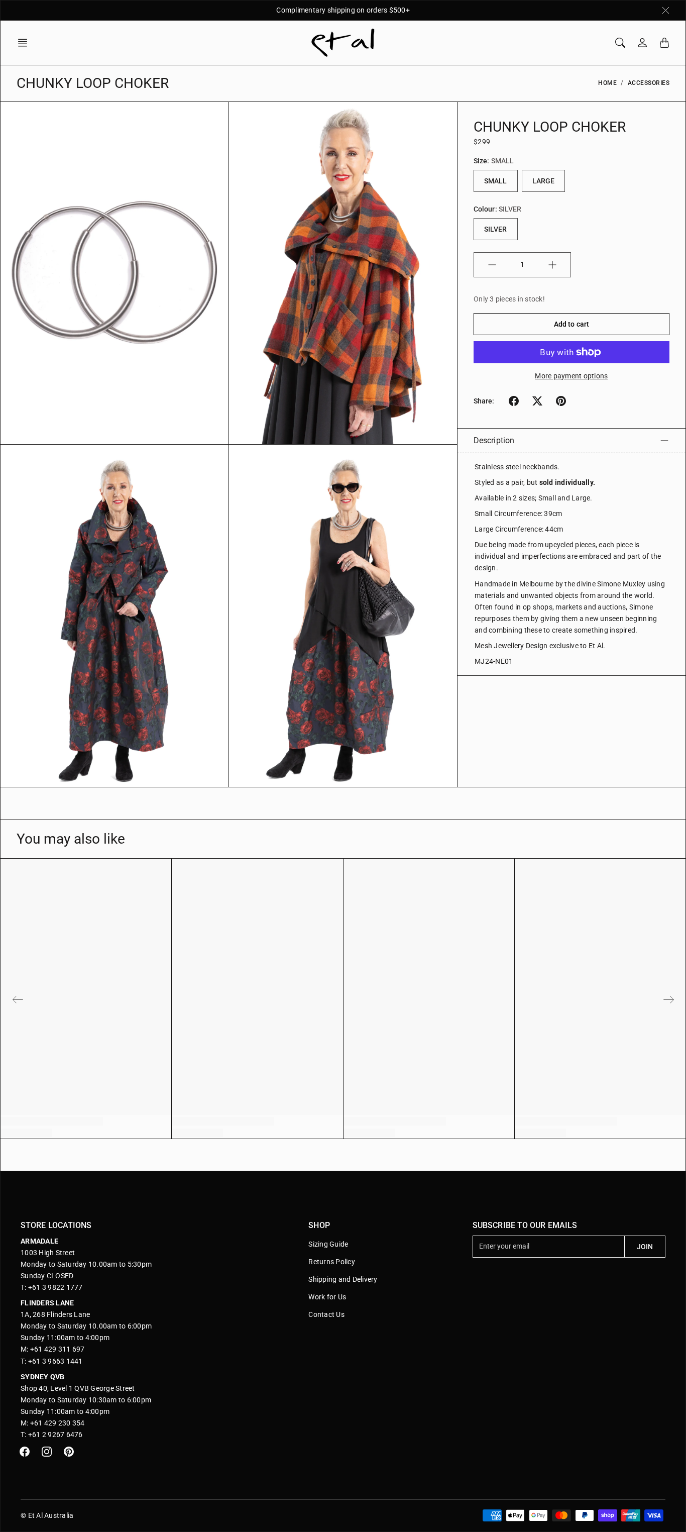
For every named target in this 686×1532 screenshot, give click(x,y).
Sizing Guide (328, 1244)
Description (494, 440)
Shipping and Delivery (342, 1279)
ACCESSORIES (649, 82)
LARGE (543, 181)
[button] (26, 43)
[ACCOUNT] (642, 43)
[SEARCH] (620, 43)
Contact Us (326, 1314)
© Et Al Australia (47, 1515)
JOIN (645, 1247)
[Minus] (492, 265)
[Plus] (552, 265)
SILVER (495, 229)
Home (607, 82)
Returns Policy (331, 1262)
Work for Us (327, 1297)
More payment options (571, 376)
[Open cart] (664, 43)
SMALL (495, 181)
